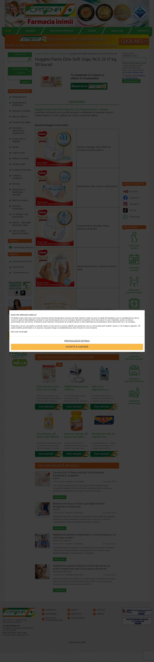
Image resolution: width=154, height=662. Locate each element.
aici (25, 332)
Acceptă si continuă (77, 347)
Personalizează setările (77, 341)
